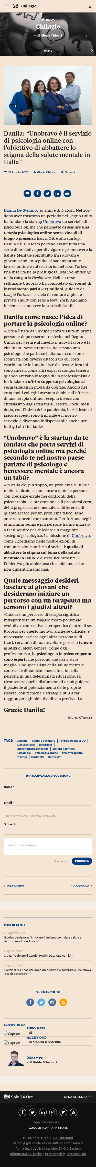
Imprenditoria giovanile (32, 749)
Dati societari (63, 1138)
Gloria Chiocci (51, 35)
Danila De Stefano (20, 210)
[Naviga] (7, 6)
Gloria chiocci (26, 745)
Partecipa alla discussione (48, 775)
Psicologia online (46, 753)
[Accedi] (90, 6)
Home (48, 50)
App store (59, 1127)
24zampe (35, 1057)
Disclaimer (61, 861)
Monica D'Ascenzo (47, 1042)
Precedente (16, 886)
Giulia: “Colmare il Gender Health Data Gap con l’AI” (38, 955)
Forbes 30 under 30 (72, 740)
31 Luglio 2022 (18, 172)
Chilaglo (29, 6)
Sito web (10, 824)
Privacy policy (55, 1154)
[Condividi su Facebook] (37, 193)
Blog (50, 19)
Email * (9, 802)
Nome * (9, 786)
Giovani (70, 172)
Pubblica (82, 861)
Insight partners (63, 749)
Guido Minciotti (45, 1062)
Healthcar (45, 745)
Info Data (36, 1028)
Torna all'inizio (74, 1097)
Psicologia (24, 753)
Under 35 (37, 757)
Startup (22, 757)
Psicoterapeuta (72, 753)
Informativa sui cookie (26, 1154)
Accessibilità (76, 1154)
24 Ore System (69, 1148)
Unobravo (52, 221)
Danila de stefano (43, 740)
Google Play (39, 1127)
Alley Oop (37, 1037)
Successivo (81, 886)
